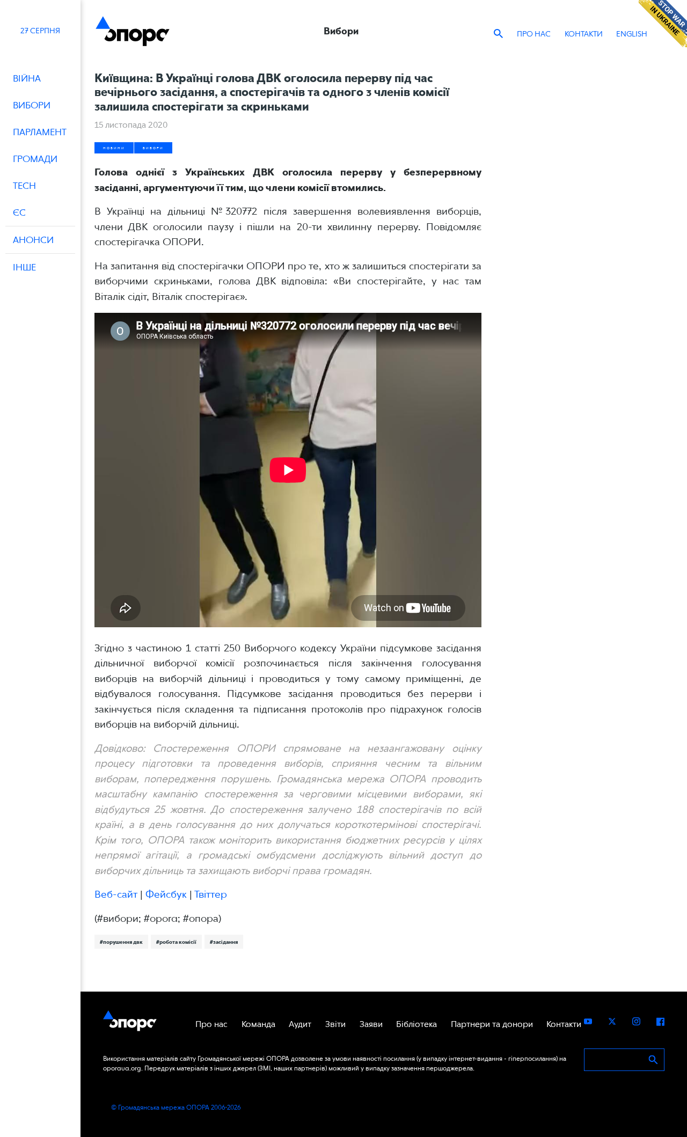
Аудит (300, 1024)
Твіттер (210, 894)
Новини (114, 148)
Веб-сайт (115, 894)
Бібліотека (416, 1024)
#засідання (224, 941)
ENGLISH (631, 34)
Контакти (584, 34)
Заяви (371, 1024)
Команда (258, 1024)
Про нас (534, 34)
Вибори (153, 148)
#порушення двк (121, 941)
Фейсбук (166, 894)
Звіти (335, 1024)
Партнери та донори (492, 1024)
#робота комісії (176, 941)
